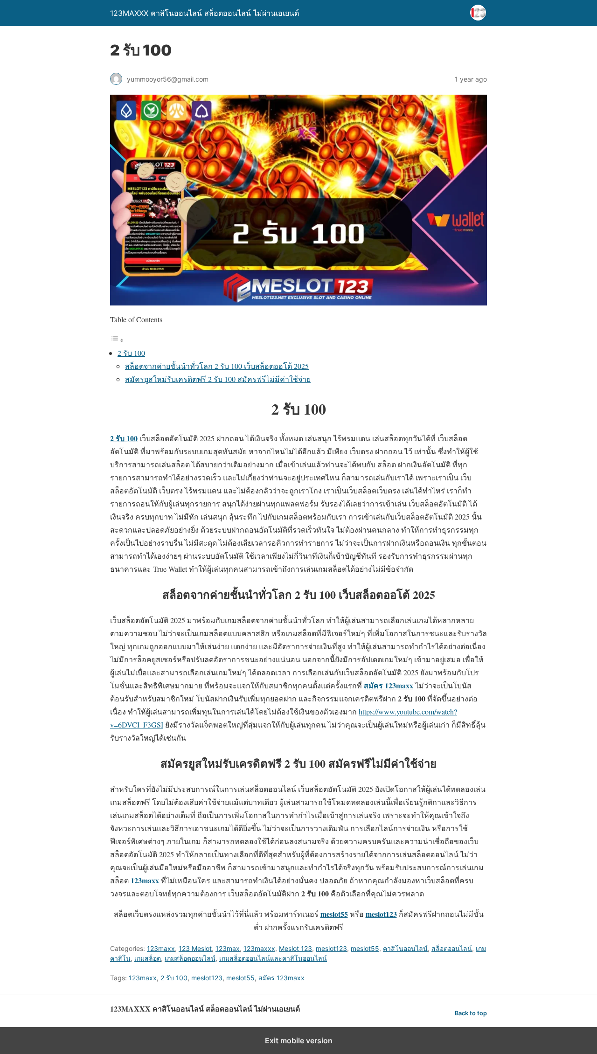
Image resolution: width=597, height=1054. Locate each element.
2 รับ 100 (131, 353)
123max (227, 948)
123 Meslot (195, 948)
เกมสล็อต (147, 958)
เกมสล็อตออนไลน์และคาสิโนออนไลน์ (273, 958)
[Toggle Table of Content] (117, 340)
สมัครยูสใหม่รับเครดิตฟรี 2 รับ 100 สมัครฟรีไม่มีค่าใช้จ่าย (218, 379)
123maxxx (259, 948)
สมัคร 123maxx (281, 978)
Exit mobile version (299, 1040)
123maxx (161, 948)
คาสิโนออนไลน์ (405, 948)
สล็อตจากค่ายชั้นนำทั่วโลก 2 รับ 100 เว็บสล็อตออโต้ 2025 (217, 366)
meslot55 (365, 948)
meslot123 (331, 948)
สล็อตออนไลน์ (451, 948)
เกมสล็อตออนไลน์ (190, 958)
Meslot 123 (295, 948)
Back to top (471, 1013)
